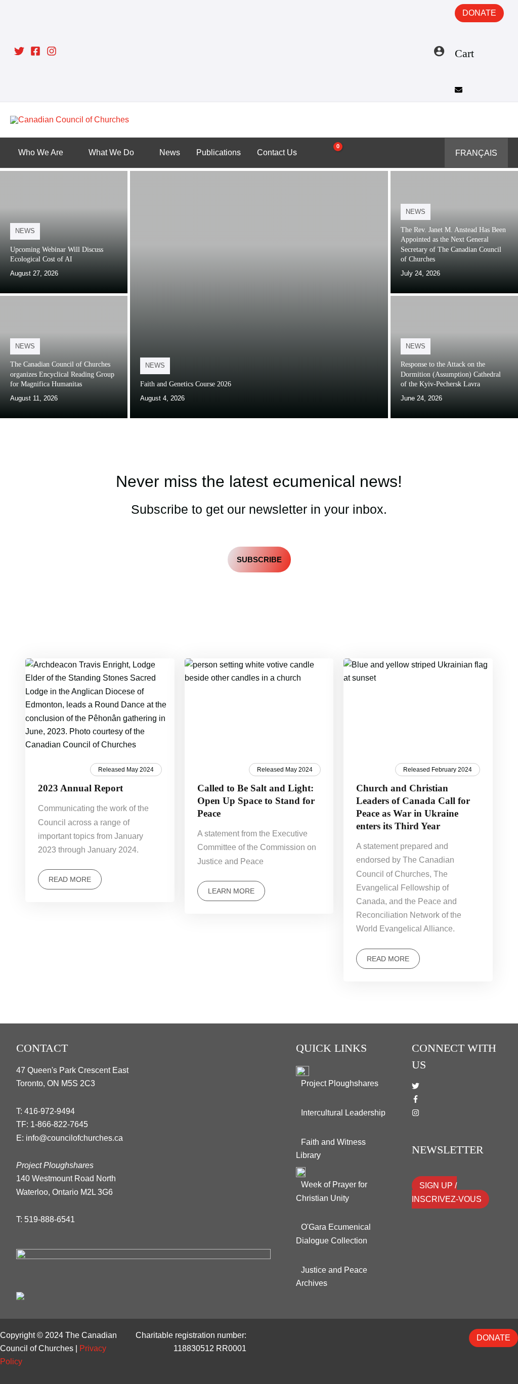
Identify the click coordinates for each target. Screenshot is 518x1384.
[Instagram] (52, 51)
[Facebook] (35, 51)
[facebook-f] (415, 1100)
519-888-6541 (49, 1219)
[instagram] (415, 1113)
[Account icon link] (439, 51)
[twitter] (415, 1087)
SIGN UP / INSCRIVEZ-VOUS (447, 1192)
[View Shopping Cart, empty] (332, 152)
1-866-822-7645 (59, 1124)
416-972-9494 (49, 1111)
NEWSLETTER (448, 1149)
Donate (479, 13)
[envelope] (458, 90)
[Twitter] (19, 51)
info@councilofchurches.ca (74, 1138)
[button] (501, 119)
